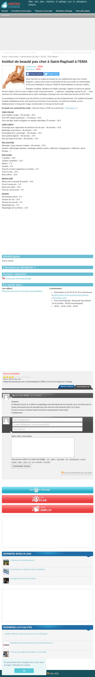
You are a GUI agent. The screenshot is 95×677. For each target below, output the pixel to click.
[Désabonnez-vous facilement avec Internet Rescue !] (6, 647)
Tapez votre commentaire (21, 436)
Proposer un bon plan (43, 11)
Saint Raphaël (52, 56)
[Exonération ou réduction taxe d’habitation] (6, 574)
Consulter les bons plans (21, 11)
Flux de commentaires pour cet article (78, 473)
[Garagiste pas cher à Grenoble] (6, 583)
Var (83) (43, 56)
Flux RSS (54, 673)
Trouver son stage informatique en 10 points (28, 652)
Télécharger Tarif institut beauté (18, 278)
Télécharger (70, 108)
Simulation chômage (64, 11)
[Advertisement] (47, 34)
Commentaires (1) (83, 387)
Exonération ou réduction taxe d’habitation (27, 569)
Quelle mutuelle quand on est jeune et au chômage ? (26, 634)
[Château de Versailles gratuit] (6, 564)
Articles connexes (67, 387)
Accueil (5, 11)
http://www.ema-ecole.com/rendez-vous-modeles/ (22, 291)
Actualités (6, 15)
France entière (13, 56)
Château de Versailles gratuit (22, 560)
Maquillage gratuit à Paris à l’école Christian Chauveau (73, 52)
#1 (13, 395)
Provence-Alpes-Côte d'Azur (29, 56)
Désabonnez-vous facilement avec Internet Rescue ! (31, 643)
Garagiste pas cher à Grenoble (23, 578)
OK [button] (24, 671)
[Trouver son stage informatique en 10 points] (6, 656)
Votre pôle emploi (83, 11)
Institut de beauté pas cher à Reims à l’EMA (20, 52)
